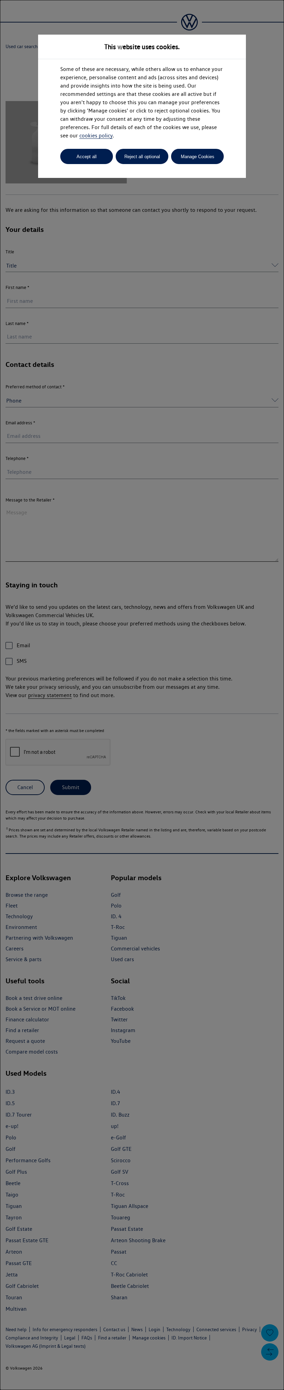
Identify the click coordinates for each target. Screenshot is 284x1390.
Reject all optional (142, 156)
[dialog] (142, 695)
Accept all (87, 156)
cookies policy (96, 135)
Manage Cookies (197, 156)
